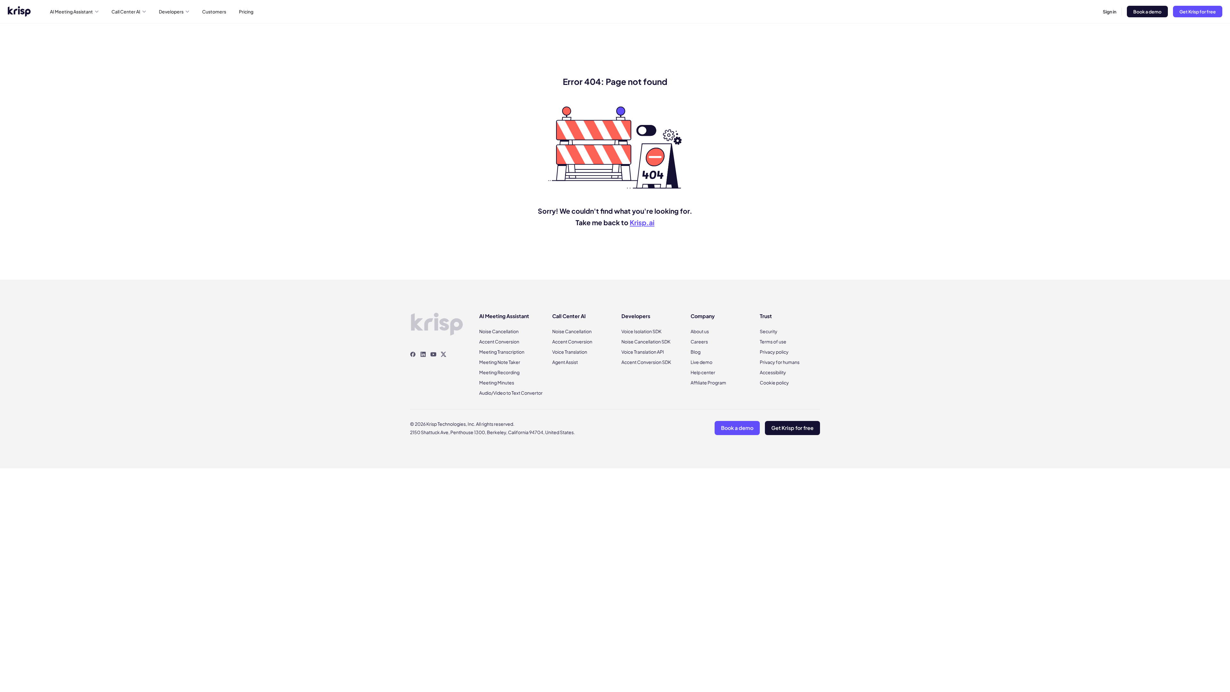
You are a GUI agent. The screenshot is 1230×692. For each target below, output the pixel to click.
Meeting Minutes (496, 382)
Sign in (1109, 11)
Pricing (246, 11)
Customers (214, 11)
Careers (699, 341)
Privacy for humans (780, 362)
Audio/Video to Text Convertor (511, 393)
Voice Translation (569, 352)
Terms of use (773, 341)
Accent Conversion (499, 341)
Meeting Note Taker (499, 362)
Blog (696, 352)
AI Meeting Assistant (71, 11)
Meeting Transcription (501, 352)
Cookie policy (774, 382)
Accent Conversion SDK (646, 362)
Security (768, 331)
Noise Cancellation (499, 331)
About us (700, 331)
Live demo (701, 362)
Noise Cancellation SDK (645, 341)
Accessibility (773, 372)
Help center (703, 372)
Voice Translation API (642, 352)
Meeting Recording (499, 372)
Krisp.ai (642, 222)
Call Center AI (125, 11)
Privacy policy (774, 352)
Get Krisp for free (1197, 11)
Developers (171, 11)
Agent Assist (565, 362)
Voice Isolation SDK (641, 331)
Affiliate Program (708, 382)
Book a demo (1147, 11)
